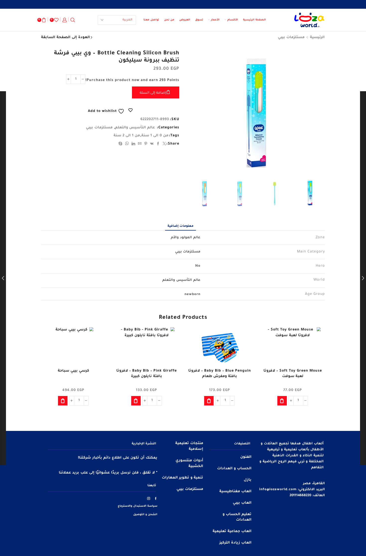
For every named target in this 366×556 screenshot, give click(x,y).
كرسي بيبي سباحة (73, 371)
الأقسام (232, 19)
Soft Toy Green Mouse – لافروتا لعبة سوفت (292, 374)
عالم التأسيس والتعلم (135, 128)
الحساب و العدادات (234, 469)
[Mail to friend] (140, 144)
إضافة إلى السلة (153, 93)
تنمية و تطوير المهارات (182, 478)
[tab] (180, 226)
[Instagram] (148, 498)
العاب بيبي (242, 503)
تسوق (199, 19)
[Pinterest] (146, 144)
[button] (282, 400)
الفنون (245, 457)
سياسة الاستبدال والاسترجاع (137, 506)
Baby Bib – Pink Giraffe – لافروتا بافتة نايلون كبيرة (146, 374)
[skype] (121, 144)
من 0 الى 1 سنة (154, 136)
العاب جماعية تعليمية (232, 532)
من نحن (169, 19)
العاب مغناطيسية (235, 492)
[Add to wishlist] (316, 338)
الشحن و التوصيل (145, 514)
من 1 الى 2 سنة (127, 136)
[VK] (152, 144)
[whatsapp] (127, 144)
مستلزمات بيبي (291, 38)
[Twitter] (163, 144)
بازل (247, 480)
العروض (184, 19)
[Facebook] (158, 144)
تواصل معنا (151, 19)
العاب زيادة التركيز (235, 543)
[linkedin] (133, 144)
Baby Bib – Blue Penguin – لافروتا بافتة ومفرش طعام (219, 374)
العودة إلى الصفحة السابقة (65, 38)
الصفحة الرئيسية (254, 19)
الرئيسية (317, 38)
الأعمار (215, 19)
